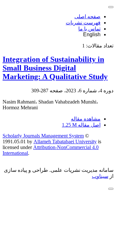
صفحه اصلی (87, 16)
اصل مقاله (81, 125)
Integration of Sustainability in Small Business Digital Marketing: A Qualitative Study (55, 68)
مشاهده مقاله (86, 118)
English (92, 34)
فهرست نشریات (83, 22)
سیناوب (100, 176)
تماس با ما (89, 28)
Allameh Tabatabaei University (65, 141)
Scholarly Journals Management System (43, 135)
